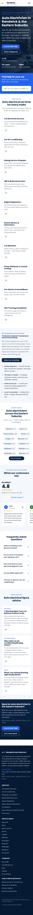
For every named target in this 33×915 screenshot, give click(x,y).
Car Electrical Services (9, 789)
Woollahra (24, 448)
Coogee (9, 439)
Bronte (25, 434)
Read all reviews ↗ (17, 497)
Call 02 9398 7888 (10, 46)
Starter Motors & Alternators (11, 804)
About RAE (5, 862)
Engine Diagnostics (8, 801)
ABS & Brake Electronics (9, 798)
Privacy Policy (6, 874)
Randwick (11, 429)
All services (5, 813)
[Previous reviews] (3, 497)
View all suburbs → (16, 458)
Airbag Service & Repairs (10, 795)
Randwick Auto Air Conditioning (12, 882)
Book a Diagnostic (11, 52)
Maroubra (23, 439)
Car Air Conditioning (8, 792)
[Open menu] (29, 3)
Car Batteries (6, 807)
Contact (4, 871)
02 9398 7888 (6, 769)
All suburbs (5, 853)
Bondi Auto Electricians (9, 891)
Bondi (23, 429)
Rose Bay (24, 453)
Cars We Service (7, 865)
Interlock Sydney (7, 888)
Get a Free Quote (10, 734)
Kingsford (24, 444)
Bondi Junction (10, 434)
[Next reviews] (8, 497)
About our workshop (11, 360)
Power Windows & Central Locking (13, 810)
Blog (3, 868)
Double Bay (9, 453)
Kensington (9, 444)
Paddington (9, 448)
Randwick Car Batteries (9, 885)
